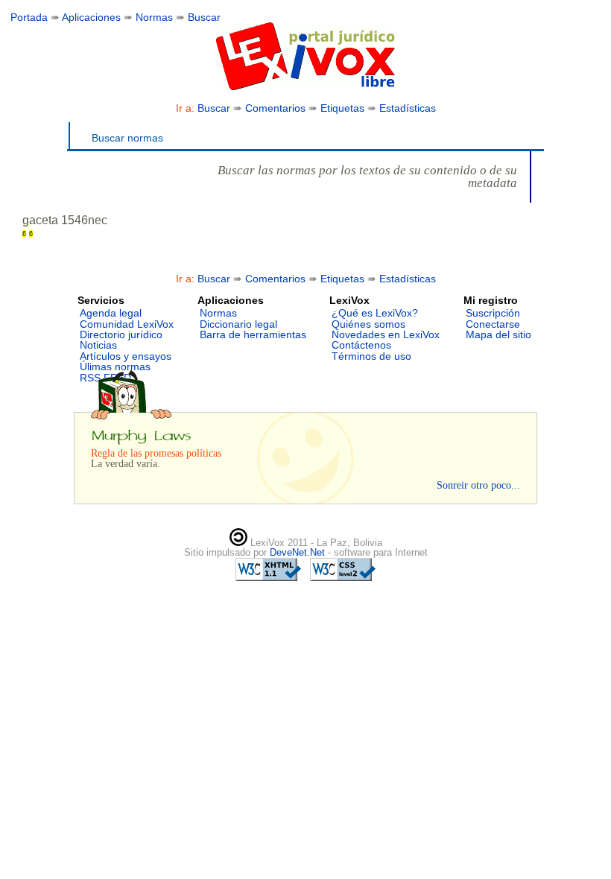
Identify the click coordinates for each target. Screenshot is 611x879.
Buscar (204, 17)
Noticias (98, 345)
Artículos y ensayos (125, 356)
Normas (154, 17)
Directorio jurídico (121, 334)
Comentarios (275, 108)
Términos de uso (371, 356)
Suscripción (493, 313)
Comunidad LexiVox (127, 324)
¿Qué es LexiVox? (375, 313)
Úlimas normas (115, 366)
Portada (29, 17)
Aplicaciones (91, 17)
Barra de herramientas (253, 334)
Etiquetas (342, 108)
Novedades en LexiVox (386, 334)
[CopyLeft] (238, 542)
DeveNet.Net (299, 552)
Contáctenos (361, 345)
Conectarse (493, 324)
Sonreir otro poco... (478, 485)
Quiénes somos (368, 324)
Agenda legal (111, 313)
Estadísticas (407, 108)
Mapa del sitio (498, 334)
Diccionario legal (238, 324)
